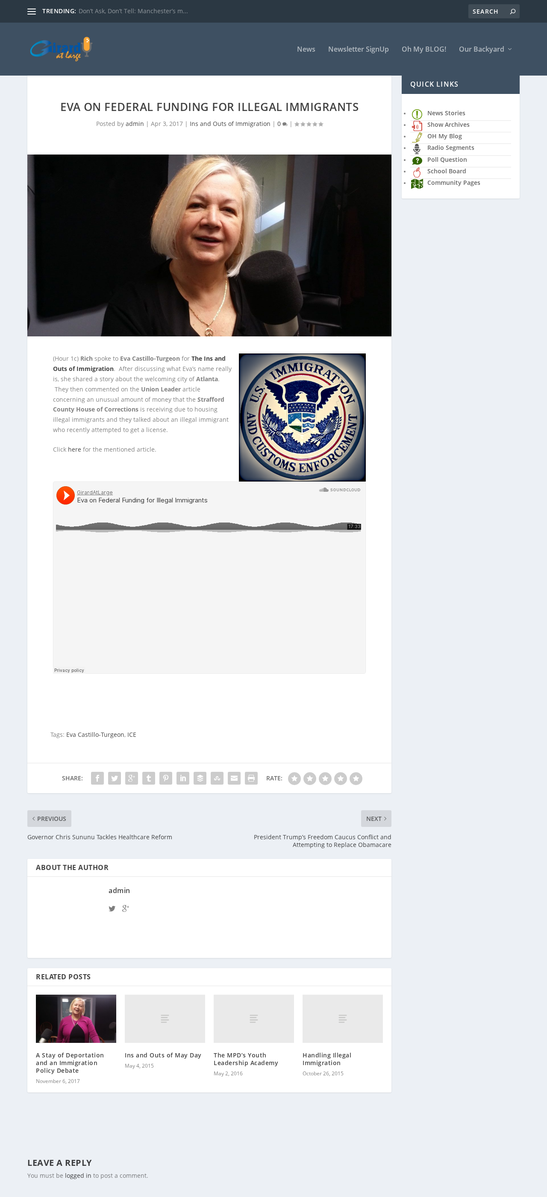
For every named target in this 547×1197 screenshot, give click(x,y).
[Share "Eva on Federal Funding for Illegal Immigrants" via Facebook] (97, 778)
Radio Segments (450, 147)
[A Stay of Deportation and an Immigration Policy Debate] (76, 1019)
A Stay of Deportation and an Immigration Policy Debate (70, 1062)
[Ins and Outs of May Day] (165, 1019)
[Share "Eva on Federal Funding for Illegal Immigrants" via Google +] (131, 778)
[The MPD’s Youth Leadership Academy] (254, 1019)
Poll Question (447, 159)
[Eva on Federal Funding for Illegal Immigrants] (209, 245)
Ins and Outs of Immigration (230, 124)
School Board (446, 171)
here (74, 449)
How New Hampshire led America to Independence (152, 11)
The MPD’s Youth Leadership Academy (246, 1059)
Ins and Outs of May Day (163, 1055)
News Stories (446, 113)
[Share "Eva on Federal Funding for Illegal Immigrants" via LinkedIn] (182, 778)
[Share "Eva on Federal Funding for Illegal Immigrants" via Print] (251, 778)
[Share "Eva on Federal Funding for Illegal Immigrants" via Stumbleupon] (217, 778)
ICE (131, 734)
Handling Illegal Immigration (327, 1059)
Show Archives (448, 124)
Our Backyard (481, 50)
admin (135, 124)
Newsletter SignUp (358, 50)
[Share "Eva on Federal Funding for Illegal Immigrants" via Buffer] (200, 778)
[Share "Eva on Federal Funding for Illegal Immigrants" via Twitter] (114, 778)
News (306, 50)
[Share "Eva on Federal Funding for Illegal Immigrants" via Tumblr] (148, 778)
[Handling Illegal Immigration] (343, 1019)
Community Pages (453, 182)
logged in (78, 1175)
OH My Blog (444, 136)
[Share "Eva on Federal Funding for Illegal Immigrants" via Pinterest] (165, 778)
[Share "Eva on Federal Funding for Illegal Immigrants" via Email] (234, 778)
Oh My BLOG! (424, 50)
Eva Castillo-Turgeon (95, 734)
